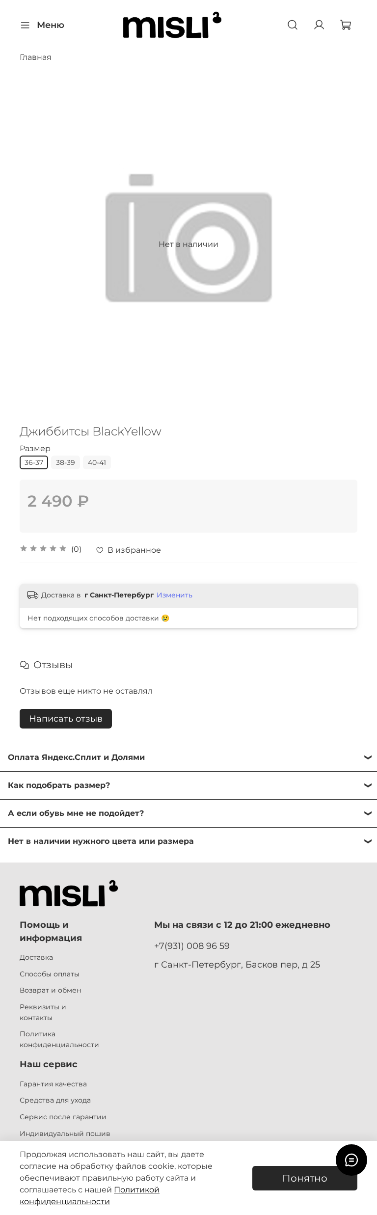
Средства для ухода (55, 1100)
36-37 (34, 462)
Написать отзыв (66, 718)
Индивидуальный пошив (65, 1133)
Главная (36, 57)
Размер (35, 448)
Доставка (36, 957)
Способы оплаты (50, 974)
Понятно (304, 1178)
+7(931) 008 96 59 (192, 946)
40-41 (97, 462)
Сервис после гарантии (63, 1116)
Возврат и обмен (50, 990)
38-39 (65, 462)
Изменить (174, 595)
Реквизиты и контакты (43, 1012)
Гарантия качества (53, 1084)
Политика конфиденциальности (59, 1039)
